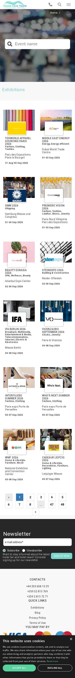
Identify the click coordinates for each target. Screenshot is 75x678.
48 (62, 504)
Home (54, 12)
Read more (52, 661)
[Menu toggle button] (68, 4)
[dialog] (37, 656)
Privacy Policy (37, 617)
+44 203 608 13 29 (37, 586)
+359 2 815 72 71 (37, 596)
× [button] (71, 639)
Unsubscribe (34, 550)
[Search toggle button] (59, 4)
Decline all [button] (55, 667)
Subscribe (13, 550)
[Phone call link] (50, 4)
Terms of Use (37, 622)
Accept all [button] (19, 667)
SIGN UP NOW (61, 555)
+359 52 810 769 (37, 591)
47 (52, 504)
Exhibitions (37, 607)
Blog (37, 612)
